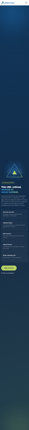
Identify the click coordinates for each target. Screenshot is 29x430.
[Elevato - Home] (7, 2)
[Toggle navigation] (26, 2)
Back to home (9, 268)
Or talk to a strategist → (8, 273)
